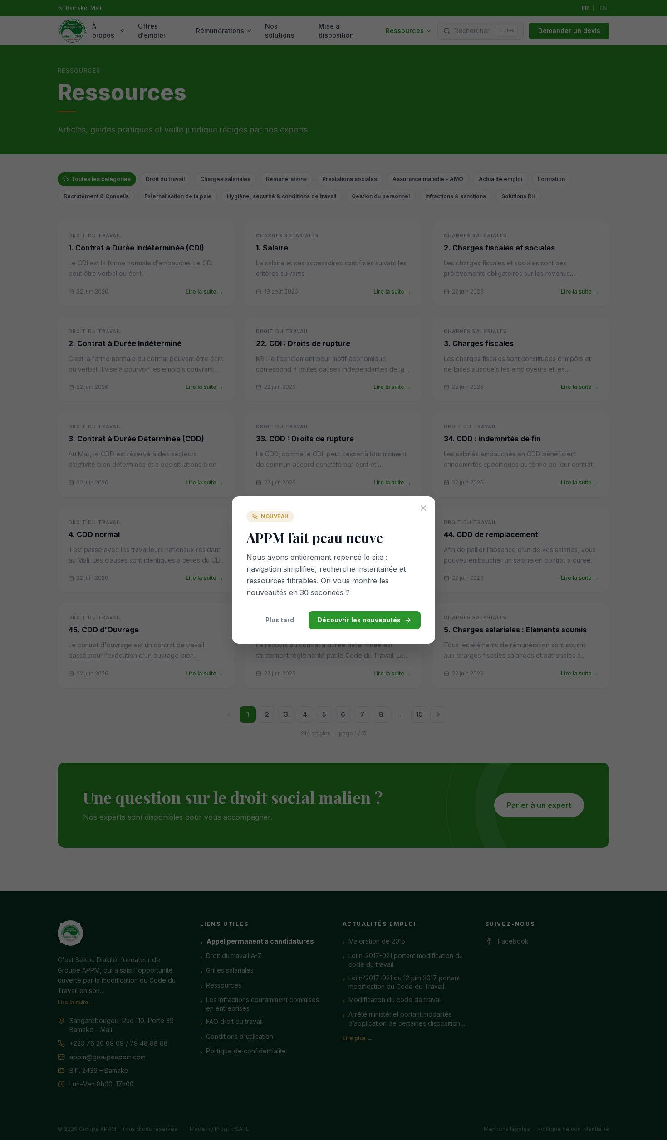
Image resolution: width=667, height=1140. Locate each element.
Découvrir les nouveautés (359, 620)
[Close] (423, 508)
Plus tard (279, 620)
